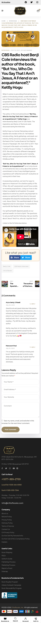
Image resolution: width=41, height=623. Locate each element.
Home (3, 21)
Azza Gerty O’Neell (13, 302)
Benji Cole (6, 266)
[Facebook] (26, 2)
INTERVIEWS (13, 21)
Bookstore (5, 621)
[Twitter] (31, 2)
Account (25, 621)
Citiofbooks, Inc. (17, 607)
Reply (33, 304)
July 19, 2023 (15, 50)
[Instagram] (37, 2)
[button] (14, 257)
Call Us (35, 621)
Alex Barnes (27, 50)
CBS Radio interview (21, 266)
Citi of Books (7, 271)
